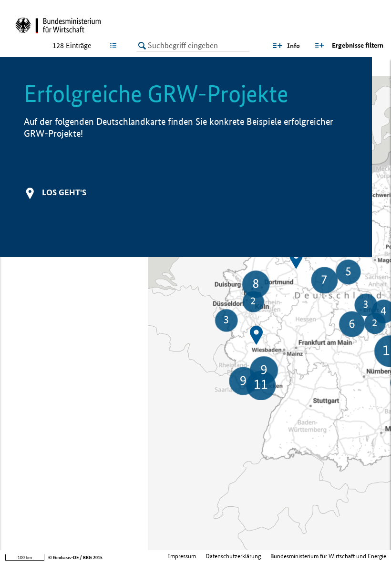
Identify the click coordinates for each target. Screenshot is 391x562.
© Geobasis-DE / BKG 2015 (75, 557)
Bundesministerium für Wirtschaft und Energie (328, 556)
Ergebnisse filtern (357, 45)
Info (293, 45)
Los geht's (64, 192)
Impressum (182, 556)
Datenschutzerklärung (233, 556)
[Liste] (115, 45)
